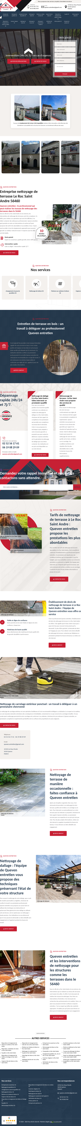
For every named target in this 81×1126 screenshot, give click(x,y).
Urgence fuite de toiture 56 (9, 1096)
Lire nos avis (9, 1122)
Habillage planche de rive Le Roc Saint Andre (30, 1060)
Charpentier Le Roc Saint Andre (51, 1051)
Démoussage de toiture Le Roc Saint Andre (50, 1048)
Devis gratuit (19, 370)
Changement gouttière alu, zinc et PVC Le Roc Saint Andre (51, 1054)
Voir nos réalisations (19, 61)
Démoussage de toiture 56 (8, 1105)
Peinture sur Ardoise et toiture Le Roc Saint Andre (30, 1048)
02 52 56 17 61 (34, 6)
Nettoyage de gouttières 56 (9, 1087)
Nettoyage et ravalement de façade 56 (40, 23)
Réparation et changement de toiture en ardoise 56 (41, 1085)
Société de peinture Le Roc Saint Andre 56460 (71, 1044)
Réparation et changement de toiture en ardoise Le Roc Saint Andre (9, 1045)
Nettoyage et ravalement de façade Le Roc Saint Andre (29, 1052)
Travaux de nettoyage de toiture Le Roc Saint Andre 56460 (71, 1052)
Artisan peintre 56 (58, 21)
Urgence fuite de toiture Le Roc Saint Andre (10, 1062)
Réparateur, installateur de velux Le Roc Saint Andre (10, 1049)
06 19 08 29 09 (34, 8)
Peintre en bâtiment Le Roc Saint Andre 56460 (71, 1048)
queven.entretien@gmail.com (53, 7)
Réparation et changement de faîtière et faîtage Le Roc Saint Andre (9, 1057)
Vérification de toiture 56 (35, 1098)
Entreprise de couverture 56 (9, 1085)
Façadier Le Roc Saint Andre (9, 1053)
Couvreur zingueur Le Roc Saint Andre (51, 1058)
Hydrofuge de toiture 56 (35, 1091)
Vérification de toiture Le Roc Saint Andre (50, 1063)
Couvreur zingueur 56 (34, 1089)
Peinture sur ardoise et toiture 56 (10, 1094)
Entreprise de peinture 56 (35, 1103)
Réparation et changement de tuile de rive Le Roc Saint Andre (30, 1044)
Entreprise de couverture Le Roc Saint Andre (51, 1044)
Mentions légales (45, 1122)
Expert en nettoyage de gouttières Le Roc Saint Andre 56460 (72, 1056)
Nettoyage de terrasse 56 (35, 1093)
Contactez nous (41, 61)
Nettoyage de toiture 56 (8, 1092)
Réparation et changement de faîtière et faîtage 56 (14, 1100)
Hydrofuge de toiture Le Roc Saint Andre (30, 1056)
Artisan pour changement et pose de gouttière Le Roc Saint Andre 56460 (71, 1061)
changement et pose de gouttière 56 (11, 1089)
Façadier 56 (66, 14)
